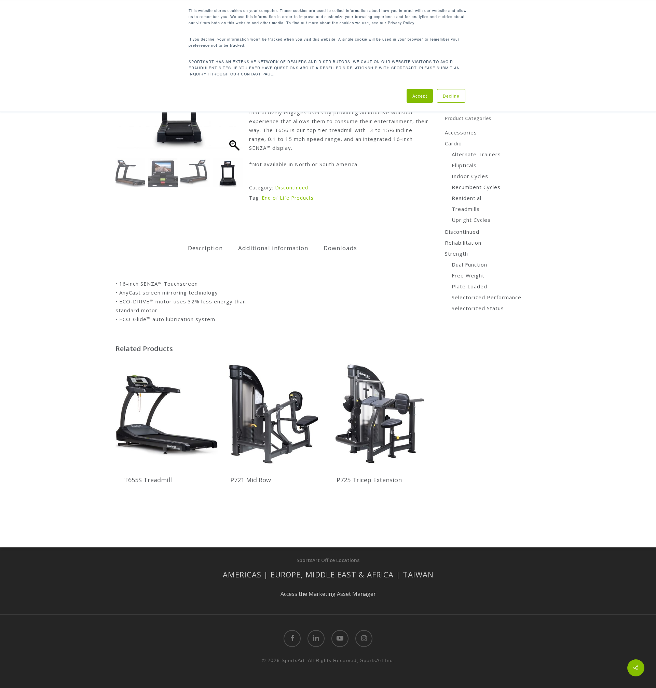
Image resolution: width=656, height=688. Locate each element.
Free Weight (468, 275)
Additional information (273, 248)
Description (205, 248)
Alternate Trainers (476, 154)
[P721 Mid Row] (273, 413)
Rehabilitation (463, 242)
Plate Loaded (469, 286)
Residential (466, 198)
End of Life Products (288, 198)
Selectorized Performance (486, 297)
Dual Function (469, 264)
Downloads (340, 248)
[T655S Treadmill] (166, 413)
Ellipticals (464, 165)
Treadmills (466, 208)
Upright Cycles (471, 219)
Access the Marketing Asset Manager (328, 594)
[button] (234, 112)
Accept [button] (419, 96)
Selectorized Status (478, 308)
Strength (456, 253)
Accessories (461, 132)
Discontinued (291, 187)
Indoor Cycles (470, 176)
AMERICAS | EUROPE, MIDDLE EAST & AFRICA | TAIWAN (328, 574)
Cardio (453, 143)
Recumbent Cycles (476, 187)
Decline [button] (451, 96)
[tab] (205, 248)
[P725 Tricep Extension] (379, 413)
